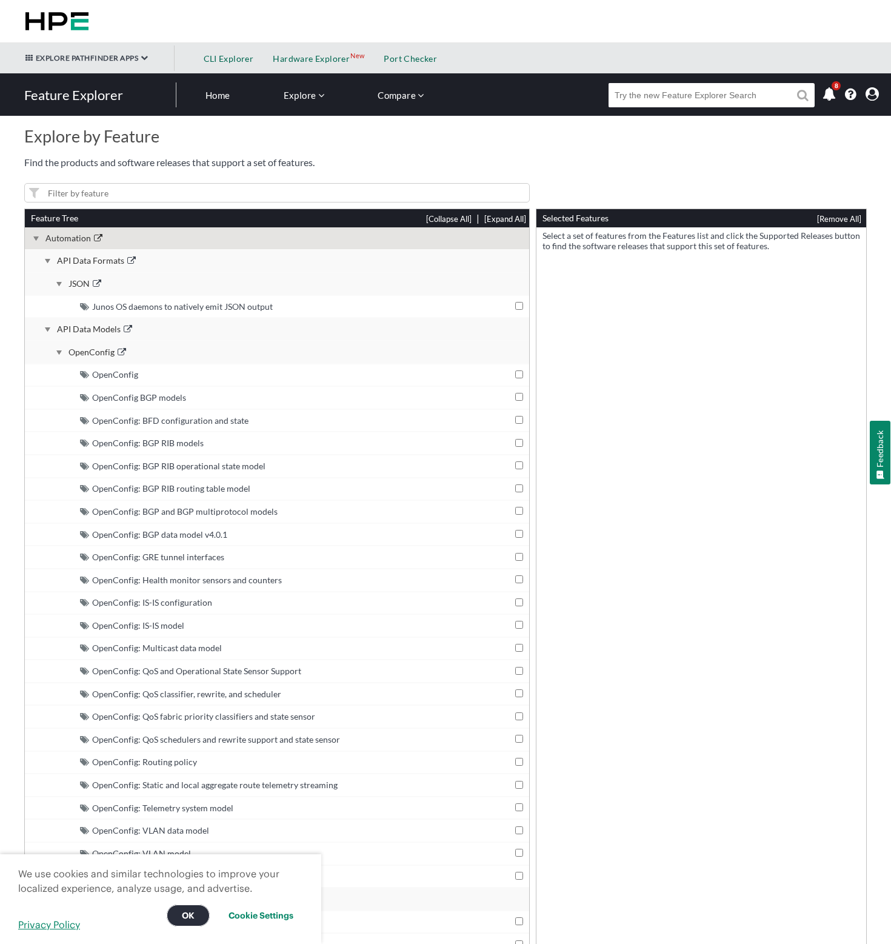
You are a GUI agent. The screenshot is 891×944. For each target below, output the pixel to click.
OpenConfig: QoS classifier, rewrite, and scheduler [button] (186, 694)
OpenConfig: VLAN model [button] (141, 853)
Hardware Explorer (311, 58)
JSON (79, 284)
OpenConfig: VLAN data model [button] (150, 830)
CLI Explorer (229, 58)
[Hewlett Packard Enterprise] (54, 21)
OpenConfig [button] (115, 374)
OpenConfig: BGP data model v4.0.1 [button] (159, 534)
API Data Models (89, 329)
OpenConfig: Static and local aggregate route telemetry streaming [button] (215, 785)
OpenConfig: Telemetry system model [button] (162, 808)
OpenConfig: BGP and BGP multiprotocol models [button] (185, 511)
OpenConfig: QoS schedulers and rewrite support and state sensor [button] (216, 739)
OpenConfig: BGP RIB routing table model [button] (171, 488)
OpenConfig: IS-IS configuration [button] (152, 602)
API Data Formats (90, 261)
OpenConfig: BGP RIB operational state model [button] (178, 466)
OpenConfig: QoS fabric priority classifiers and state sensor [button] (203, 716)
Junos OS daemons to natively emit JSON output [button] (182, 306)
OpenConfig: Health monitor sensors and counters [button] (187, 580)
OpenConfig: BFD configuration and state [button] (170, 420)
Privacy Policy (49, 925)
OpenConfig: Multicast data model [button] (157, 648)
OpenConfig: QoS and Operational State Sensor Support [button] (196, 671)
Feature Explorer (73, 95)
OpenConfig (91, 352)
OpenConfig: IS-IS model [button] (138, 625)
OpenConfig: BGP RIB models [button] (148, 443)
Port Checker (410, 58)
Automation (68, 238)
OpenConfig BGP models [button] (139, 397)
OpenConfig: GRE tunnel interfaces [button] (158, 557)
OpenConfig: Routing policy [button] (144, 762)
